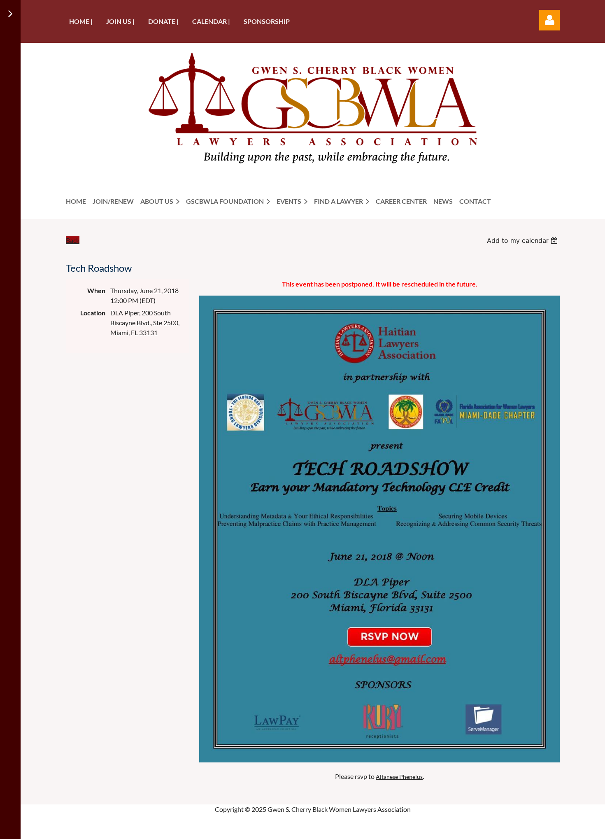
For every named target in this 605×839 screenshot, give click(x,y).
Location (92, 313)
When (96, 290)
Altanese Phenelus (399, 776)
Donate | (163, 21)
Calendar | (211, 21)
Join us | (120, 21)
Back (72, 240)
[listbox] (523, 240)
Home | (81, 21)
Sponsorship (267, 21)
